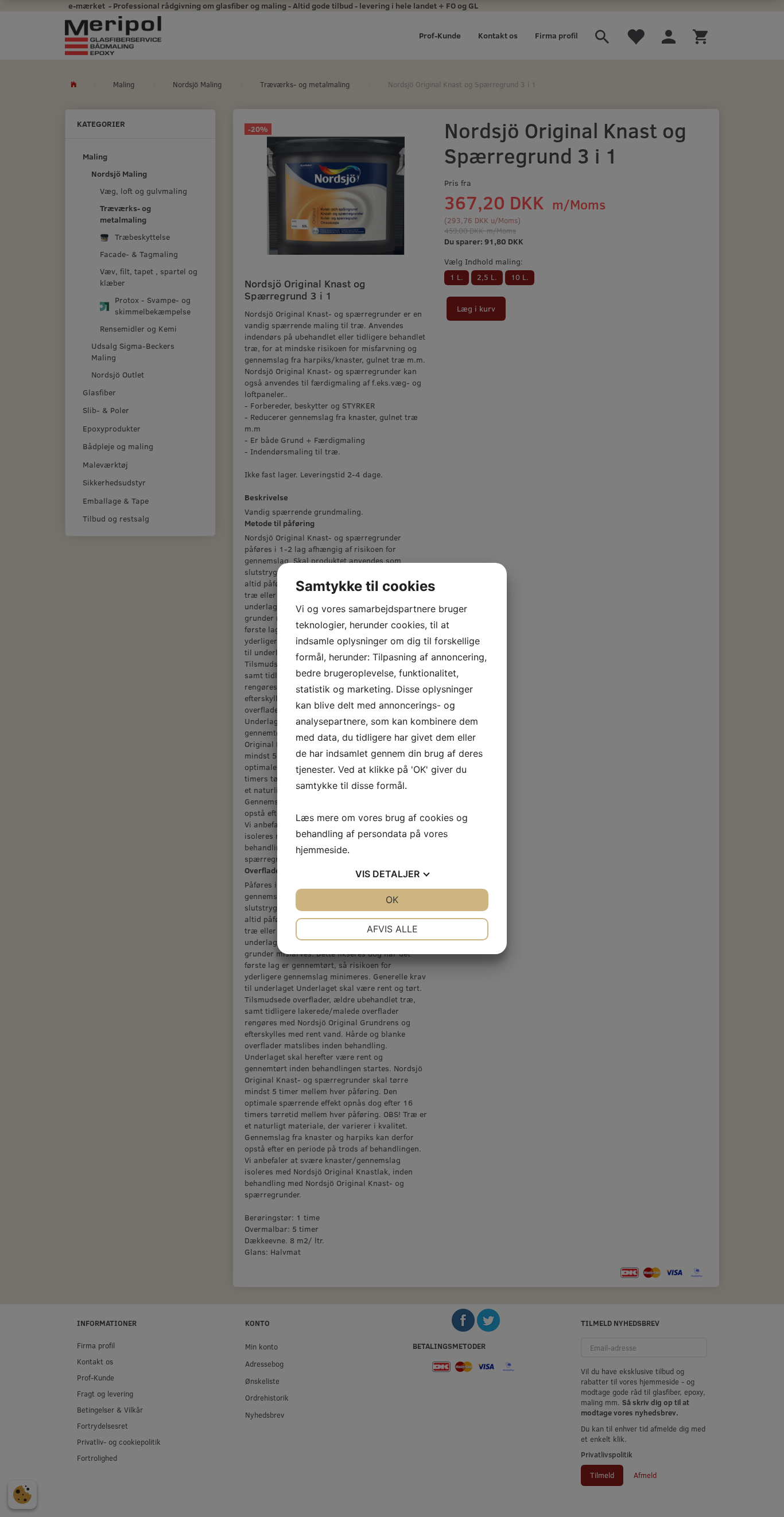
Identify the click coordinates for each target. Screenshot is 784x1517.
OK (392, 899)
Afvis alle (392, 929)
